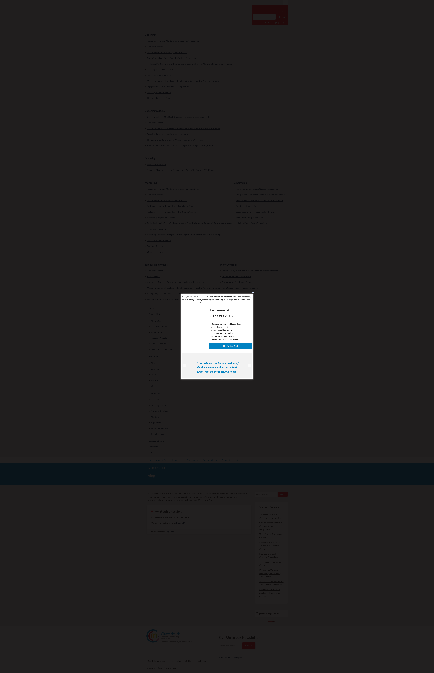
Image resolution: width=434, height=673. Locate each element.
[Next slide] (249, 365)
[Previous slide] (184, 365)
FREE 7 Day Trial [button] (230, 346)
